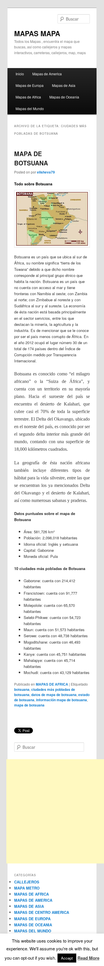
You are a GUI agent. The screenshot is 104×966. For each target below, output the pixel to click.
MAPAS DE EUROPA (32, 918)
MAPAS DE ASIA (29, 906)
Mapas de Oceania (64, 96)
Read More (88, 958)
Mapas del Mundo (30, 108)
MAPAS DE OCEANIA (33, 924)
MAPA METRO (27, 888)
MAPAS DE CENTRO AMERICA (41, 912)
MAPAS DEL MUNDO (32, 931)
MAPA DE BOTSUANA (31, 158)
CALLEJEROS (26, 882)
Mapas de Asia (63, 85)
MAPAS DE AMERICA (33, 900)
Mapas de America (47, 73)
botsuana (21, 689)
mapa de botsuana (29, 705)
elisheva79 (46, 172)
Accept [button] (67, 958)
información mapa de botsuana (61, 699)
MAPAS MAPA (37, 33)
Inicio (20, 73)
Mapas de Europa (30, 85)
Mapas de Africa (28, 96)
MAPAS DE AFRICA (52, 684)
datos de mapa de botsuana (54, 694)
